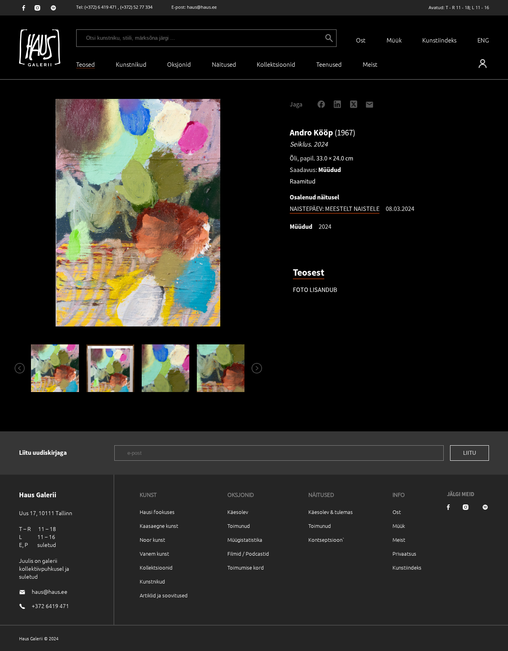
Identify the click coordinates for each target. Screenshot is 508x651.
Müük (394, 40)
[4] (220, 368)
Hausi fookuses (157, 512)
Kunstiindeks (439, 40)
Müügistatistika (244, 539)
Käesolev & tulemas (330, 512)
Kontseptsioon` (326, 539)
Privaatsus (404, 553)
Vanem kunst (154, 553)
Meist (399, 539)
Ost (361, 40)
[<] (16, 368)
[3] (165, 368)
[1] (55, 368)
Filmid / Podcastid (248, 553)
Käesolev (237, 512)
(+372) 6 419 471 (101, 7)
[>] (253, 368)
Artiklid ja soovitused (164, 595)
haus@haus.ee (202, 7)
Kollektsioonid (276, 64)
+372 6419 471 (50, 606)
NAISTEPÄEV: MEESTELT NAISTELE (334, 208)
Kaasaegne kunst (159, 525)
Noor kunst (152, 539)
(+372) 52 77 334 (136, 7)
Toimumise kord (245, 567)
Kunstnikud (131, 64)
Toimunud (238, 525)
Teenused (329, 64)
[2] (110, 368)
